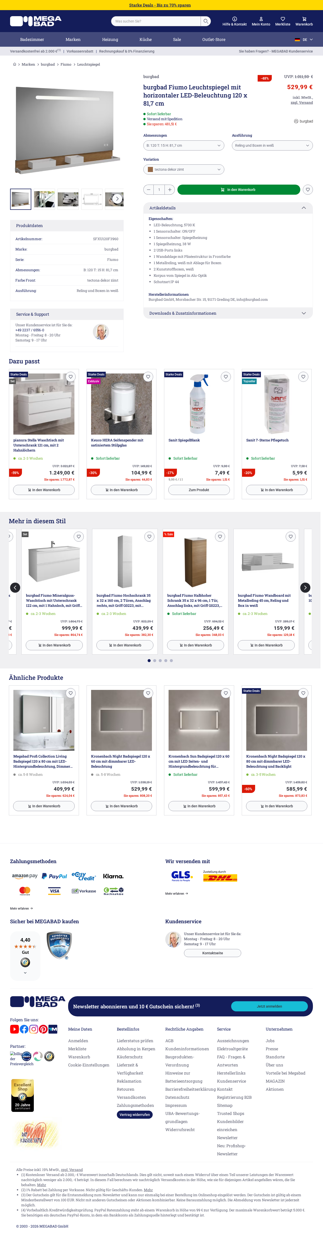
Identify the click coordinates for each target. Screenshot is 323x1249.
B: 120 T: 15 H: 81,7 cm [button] (164, 145)
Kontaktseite (212, 953)
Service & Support (32, 314)
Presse (272, 1048)
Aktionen (275, 1089)
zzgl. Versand (72, 1169)
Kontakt (225, 1089)
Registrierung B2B (234, 1097)
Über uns (274, 1064)
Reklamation (129, 1081)
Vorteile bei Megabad (286, 1073)
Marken (73, 39)
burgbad (48, 64)
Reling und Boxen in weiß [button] (254, 145)
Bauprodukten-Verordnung (179, 1060)
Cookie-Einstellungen (89, 1064)
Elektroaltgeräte (232, 1048)
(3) (197, 1005)
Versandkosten (131, 1097)
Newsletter (227, 1137)
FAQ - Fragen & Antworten (231, 1060)
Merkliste (77, 1048)
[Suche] (206, 21)
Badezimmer (32, 39)
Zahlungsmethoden (135, 1105)
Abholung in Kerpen (136, 1048)
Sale (177, 39)
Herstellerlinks (231, 1073)
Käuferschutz (130, 1056)
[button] (235, 21)
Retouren (125, 1089)
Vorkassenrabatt (80, 51)
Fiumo (66, 64)
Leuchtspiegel (88, 64)
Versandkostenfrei (33, 51)
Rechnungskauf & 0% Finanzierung (126, 51)
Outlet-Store (213, 39)
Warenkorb (79, 1056)
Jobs (270, 1040)
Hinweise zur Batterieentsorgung (183, 1077)
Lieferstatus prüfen (135, 1040)
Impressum (176, 1105)
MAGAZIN (275, 1081)
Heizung (110, 39)
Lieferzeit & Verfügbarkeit (130, 1069)
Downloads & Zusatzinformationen (183, 313)
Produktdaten (29, 225)
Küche (146, 39)
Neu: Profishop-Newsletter (231, 1149)
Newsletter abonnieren (136, 1006)
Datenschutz (177, 1097)
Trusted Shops (230, 1113)
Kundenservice (231, 1081)
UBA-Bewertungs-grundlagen (182, 1117)
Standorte (275, 1056)
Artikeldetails (162, 207)
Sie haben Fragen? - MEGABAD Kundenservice (276, 51)
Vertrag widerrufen (135, 1115)
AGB (169, 1040)
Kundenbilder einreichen (230, 1125)
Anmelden (78, 1040)
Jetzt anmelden (269, 1006)
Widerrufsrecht (180, 1129)
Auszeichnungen (233, 1040)
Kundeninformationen (187, 1048)
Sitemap (224, 1105)
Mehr (41, 1184)
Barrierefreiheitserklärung (190, 1089)
